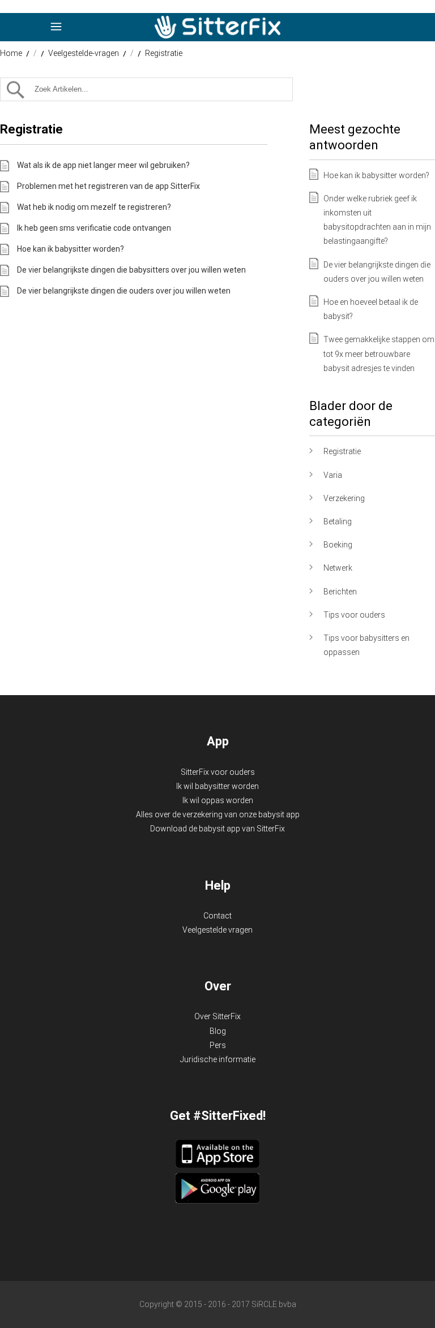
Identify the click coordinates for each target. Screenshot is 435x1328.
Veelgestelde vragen (217, 929)
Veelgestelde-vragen (83, 53)
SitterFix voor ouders (218, 772)
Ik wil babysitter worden (217, 786)
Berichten (340, 591)
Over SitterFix (217, 1016)
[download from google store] (217, 1200)
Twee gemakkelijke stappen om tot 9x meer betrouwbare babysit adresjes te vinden (378, 353)
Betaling (337, 521)
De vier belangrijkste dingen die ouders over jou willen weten (124, 290)
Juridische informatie (217, 1059)
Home (11, 53)
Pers (218, 1045)
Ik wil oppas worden (217, 800)
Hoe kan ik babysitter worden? (70, 248)
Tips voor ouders (354, 614)
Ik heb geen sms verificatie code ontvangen (94, 227)
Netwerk (337, 567)
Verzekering (344, 498)
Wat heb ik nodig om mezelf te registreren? (94, 207)
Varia (332, 475)
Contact (217, 915)
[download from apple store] (217, 1165)
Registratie (163, 53)
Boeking (337, 544)
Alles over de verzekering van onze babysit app (218, 814)
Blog (218, 1031)
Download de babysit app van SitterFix (217, 828)
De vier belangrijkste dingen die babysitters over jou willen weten (131, 269)
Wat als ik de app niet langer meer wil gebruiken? (103, 165)
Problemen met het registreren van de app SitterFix (108, 186)
